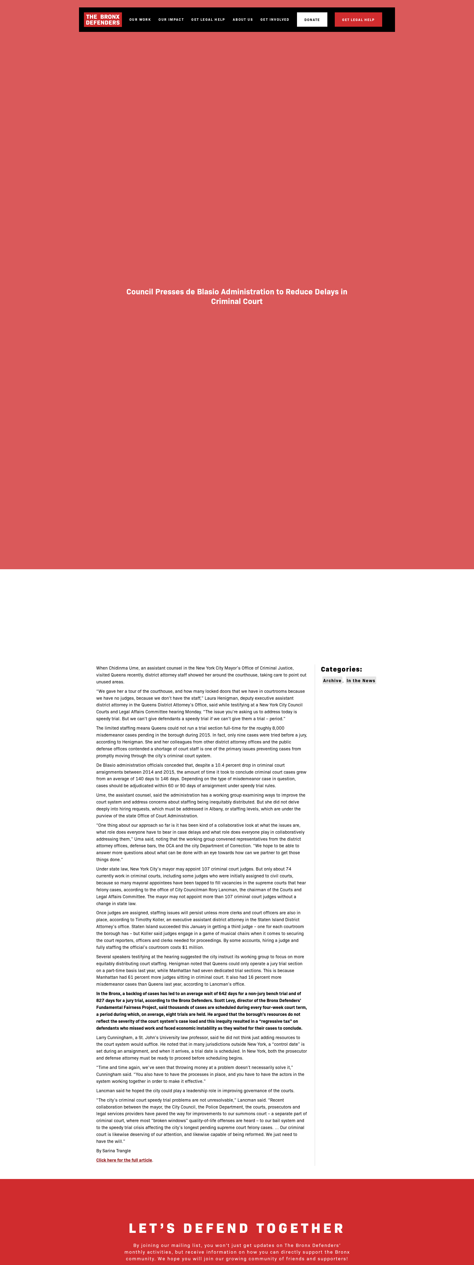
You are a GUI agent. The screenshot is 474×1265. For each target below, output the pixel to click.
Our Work (140, 19)
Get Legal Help (208, 19)
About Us (243, 19)
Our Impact (171, 19)
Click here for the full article (124, 1160)
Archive (332, 680)
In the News (361, 680)
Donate (312, 19)
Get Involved (275, 19)
